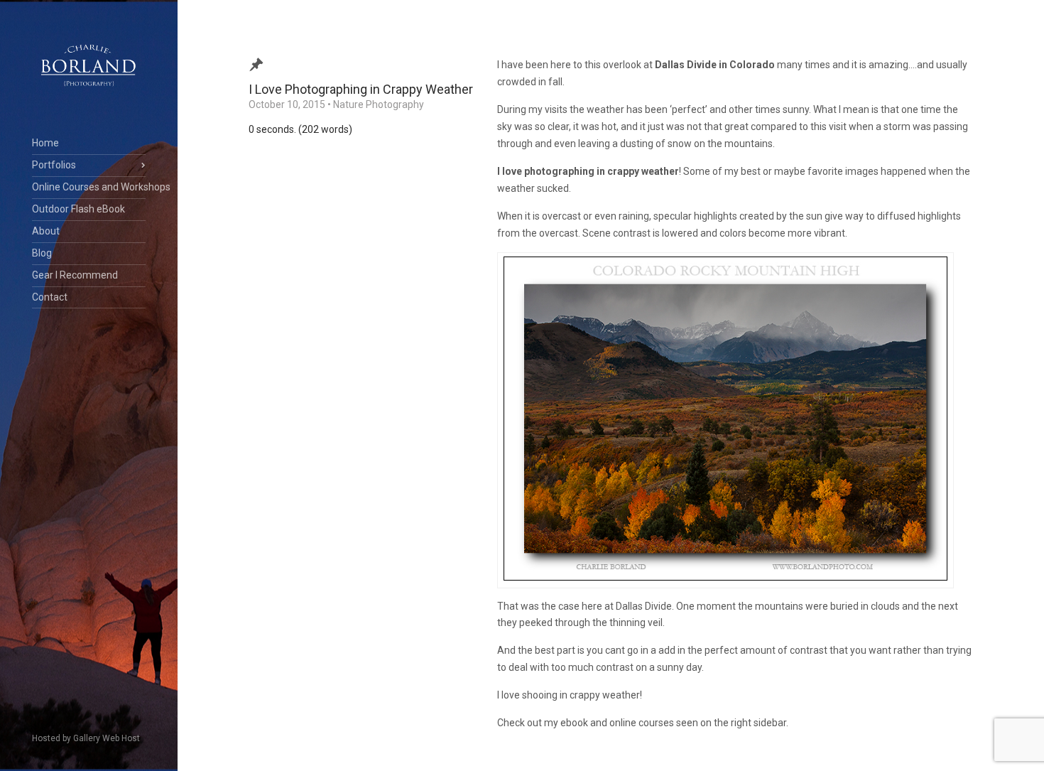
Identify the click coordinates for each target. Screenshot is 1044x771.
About (46, 231)
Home (45, 143)
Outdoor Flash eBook (78, 209)
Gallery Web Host (106, 738)
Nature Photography (378, 104)
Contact (49, 297)
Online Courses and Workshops (89, 187)
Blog (42, 253)
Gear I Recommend (75, 275)
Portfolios (54, 165)
